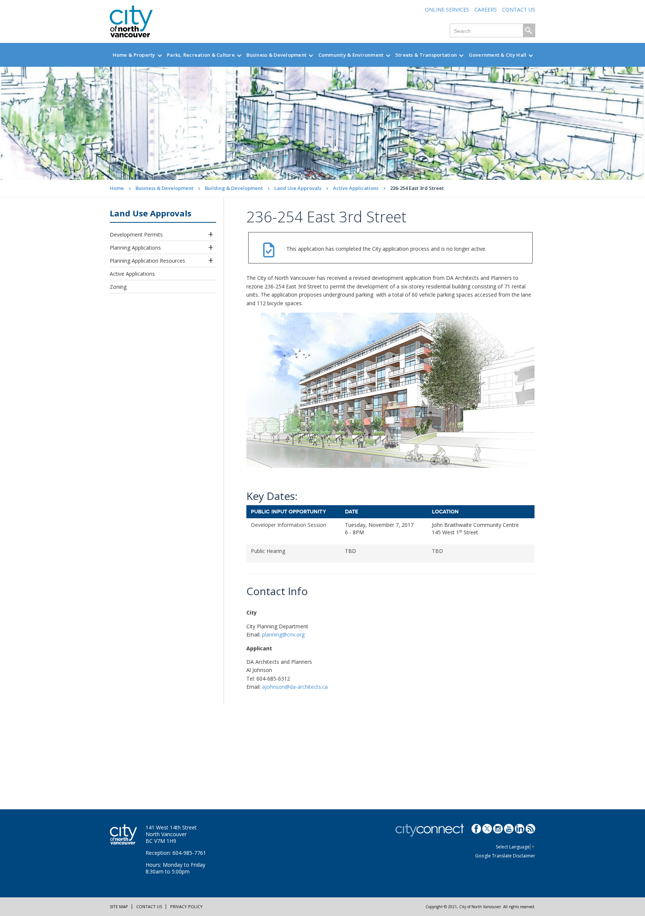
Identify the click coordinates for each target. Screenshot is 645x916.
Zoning (118, 286)
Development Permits (136, 234)
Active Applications (355, 188)
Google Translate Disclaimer (505, 856)
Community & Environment (351, 54)
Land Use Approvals (297, 188)
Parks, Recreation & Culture (201, 54)
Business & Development (276, 54)
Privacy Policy (186, 906)
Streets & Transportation (426, 54)
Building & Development (234, 188)
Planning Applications (135, 247)
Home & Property (134, 54)
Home (117, 188)
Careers (485, 9)
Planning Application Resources (147, 260)
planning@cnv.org (283, 634)
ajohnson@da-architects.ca (295, 686)
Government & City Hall (498, 54)
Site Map (119, 906)
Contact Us (518, 9)
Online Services (447, 9)
